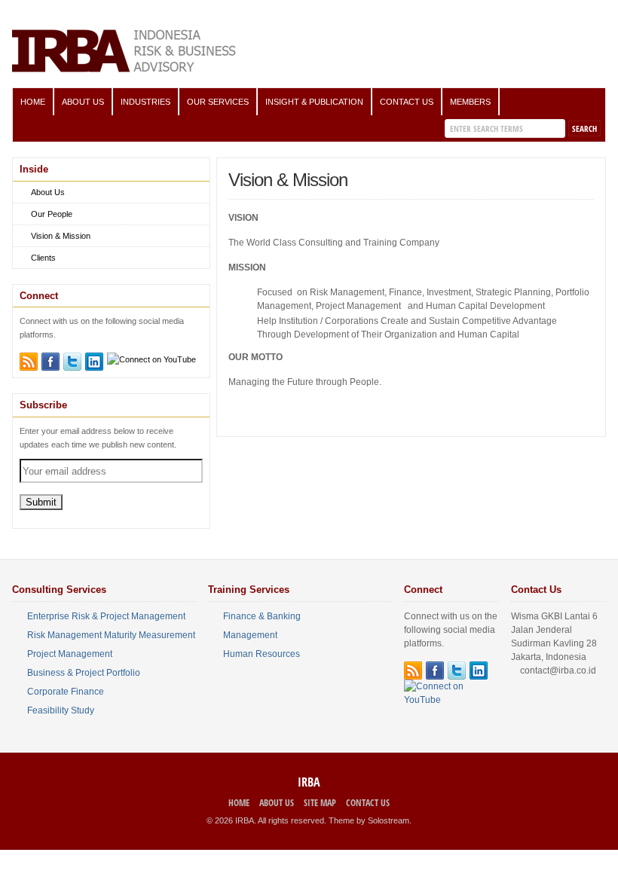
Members (470, 101)
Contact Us (406, 101)
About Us (83, 101)
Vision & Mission (60, 235)
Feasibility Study (60, 710)
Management (250, 635)
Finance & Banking (262, 616)
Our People (51, 213)
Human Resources (261, 654)
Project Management (69, 654)
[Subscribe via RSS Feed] (29, 362)
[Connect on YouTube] (151, 359)
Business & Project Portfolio (83, 673)
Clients (43, 257)
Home (32, 101)
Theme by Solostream (369, 820)
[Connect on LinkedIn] (94, 362)
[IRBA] (125, 69)
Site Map (320, 802)
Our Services (218, 101)
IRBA (309, 782)
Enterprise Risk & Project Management (106, 616)
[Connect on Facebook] (50, 362)
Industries (145, 101)
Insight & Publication (314, 101)
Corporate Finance (65, 691)
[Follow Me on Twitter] (72, 362)
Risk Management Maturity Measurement (111, 635)
